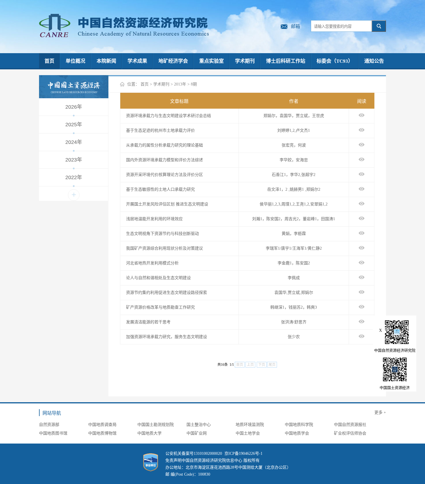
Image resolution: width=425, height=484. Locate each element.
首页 (49, 61)
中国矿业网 (196, 433)
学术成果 (137, 61)
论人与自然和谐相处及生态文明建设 (158, 278)
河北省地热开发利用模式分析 (152, 263)
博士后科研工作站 (285, 61)
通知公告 (374, 61)
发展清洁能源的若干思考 (148, 322)
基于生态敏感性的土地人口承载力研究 (160, 189)
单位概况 (75, 61)
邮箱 (295, 26)
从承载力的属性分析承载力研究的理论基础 (164, 145)
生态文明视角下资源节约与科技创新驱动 (162, 233)
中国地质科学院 (299, 424)
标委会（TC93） (335, 61)
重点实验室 (211, 61)
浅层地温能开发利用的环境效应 (154, 219)
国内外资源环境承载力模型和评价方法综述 (164, 160)
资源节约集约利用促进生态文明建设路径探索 (166, 292)
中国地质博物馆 (102, 433)
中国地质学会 (297, 433)
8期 (194, 84)
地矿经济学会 (173, 61)
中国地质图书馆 (53, 433)
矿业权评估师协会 (350, 433)
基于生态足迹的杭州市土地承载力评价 (160, 130)
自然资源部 (49, 424)
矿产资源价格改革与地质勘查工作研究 (160, 307)
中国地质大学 (149, 433)
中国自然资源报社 (350, 424)
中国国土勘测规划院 (155, 424)
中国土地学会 (248, 433)
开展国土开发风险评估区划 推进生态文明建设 (167, 204)
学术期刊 (245, 61)
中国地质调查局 (102, 424)
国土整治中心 (198, 424)
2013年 (180, 84)
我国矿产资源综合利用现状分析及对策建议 (164, 248)
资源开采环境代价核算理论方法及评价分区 (164, 175)
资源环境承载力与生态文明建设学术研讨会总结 (168, 116)
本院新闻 (106, 61)
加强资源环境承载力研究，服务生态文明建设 (166, 337)
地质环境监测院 (250, 424)
